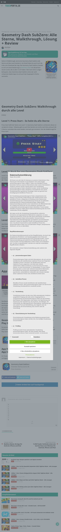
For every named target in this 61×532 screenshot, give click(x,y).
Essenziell (15, 337)
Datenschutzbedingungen (34, 357)
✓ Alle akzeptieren (29, 342)
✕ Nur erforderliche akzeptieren (29, 351)
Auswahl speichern (30, 346)
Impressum (22, 357)
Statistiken (37, 337)
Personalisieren (30, 354)
